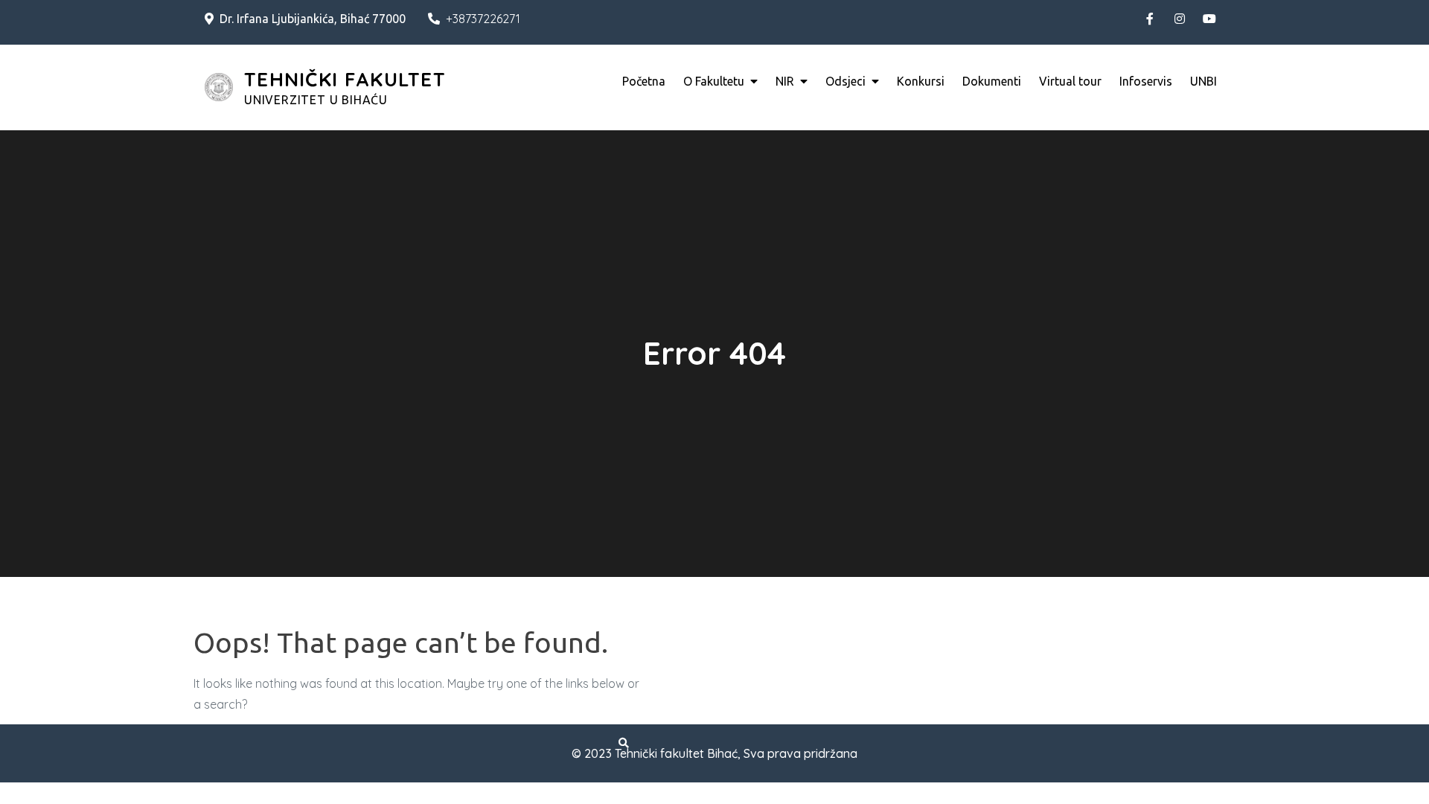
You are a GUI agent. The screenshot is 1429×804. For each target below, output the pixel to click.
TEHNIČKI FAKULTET (345, 79)
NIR (785, 81)
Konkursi (920, 81)
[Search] (623, 743)
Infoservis (1145, 81)
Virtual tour (1070, 81)
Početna (643, 81)
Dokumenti (991, 81)
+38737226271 (483, 18)
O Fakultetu (713, 81)
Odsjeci (845, 81)
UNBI (1203, 81)
